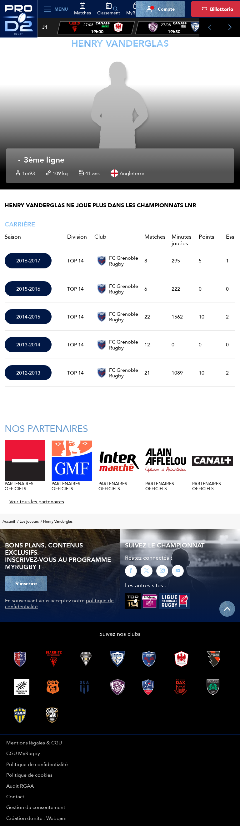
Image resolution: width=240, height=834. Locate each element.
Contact (15, 796)
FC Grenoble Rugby (123, 261)
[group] (96, 27)
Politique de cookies (29, 775)
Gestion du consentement (35, 807)
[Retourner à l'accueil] (19, 22)
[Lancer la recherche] (115, 9)
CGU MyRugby (23, 753)
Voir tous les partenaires (36, 501)
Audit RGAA (20, 786)
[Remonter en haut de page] (227, 609)
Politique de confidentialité (37, 764)
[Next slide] (230, 27)
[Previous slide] (209, 27)
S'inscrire (26, 583)
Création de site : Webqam (36, 818)
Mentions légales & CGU (34, 742)
